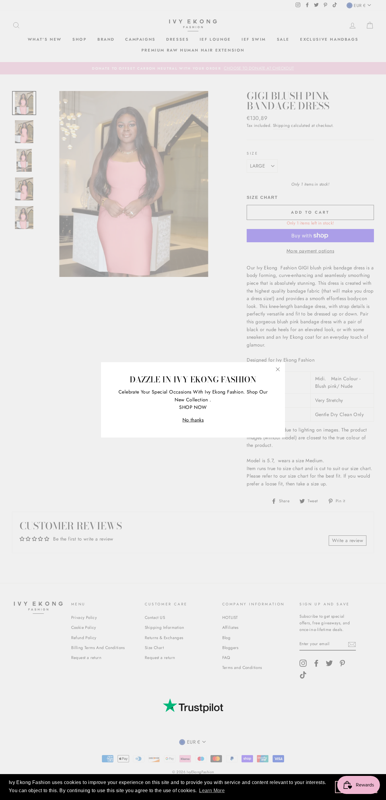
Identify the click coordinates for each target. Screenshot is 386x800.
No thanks (193, 419)
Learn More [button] (212, 790)
